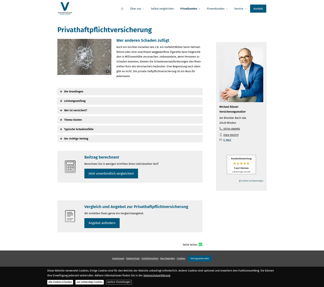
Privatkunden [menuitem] (188, 8)
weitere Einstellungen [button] (119, 282)
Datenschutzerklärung (156, 275)
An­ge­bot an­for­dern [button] (102, 223)
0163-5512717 (231, 135)
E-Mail (227, 140)
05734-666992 (231, 128)
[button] (73, 91)
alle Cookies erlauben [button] (60, 282)
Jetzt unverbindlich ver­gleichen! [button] (111, 173)
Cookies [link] (181, 258)
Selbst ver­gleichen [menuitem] (162, 8)
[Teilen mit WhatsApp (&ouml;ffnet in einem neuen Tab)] (200, 244)
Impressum (118, 258)
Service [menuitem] (238, 8)
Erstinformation (150, 258)
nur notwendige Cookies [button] (90, 282)
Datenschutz (133, 258)
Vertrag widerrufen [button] (200, 258)
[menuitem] (122, 9)
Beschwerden (167, 258)
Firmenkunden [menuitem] (215, 8)
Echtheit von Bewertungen (252, 181)
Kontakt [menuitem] (258, 8)
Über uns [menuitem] (135, 8)
